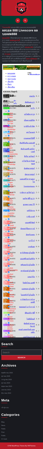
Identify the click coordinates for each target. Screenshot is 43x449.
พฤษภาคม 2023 (6, 386)
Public (3, 435)
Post (2, 432)
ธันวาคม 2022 (6, 393)
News (3, 425)
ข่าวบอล (4, 439)
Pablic (3, 429)
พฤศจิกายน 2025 (7, 372)
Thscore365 (6, 27)
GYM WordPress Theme (16, 445)
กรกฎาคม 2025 (6, 379)
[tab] (17, 20)
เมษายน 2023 (6, 389)
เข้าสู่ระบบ (5, 407)
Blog (2, 422)
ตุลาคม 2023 (5, 383)
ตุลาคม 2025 (5, 376)
